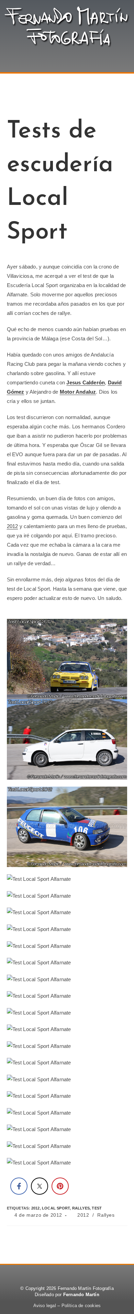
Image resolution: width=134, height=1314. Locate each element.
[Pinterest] (67, 1274)
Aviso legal (44, 1305)
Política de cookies (81, 1305)
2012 (12, 526)
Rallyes (105, 1215)
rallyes (81, 1208)
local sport (56, 1208)
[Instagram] (82, 1274)
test (97, 1208)
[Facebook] (51, 1274)
